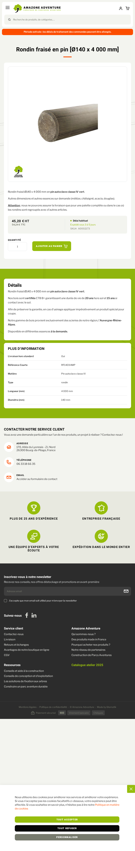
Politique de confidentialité (53, 707)
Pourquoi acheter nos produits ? (90, 644)
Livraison (10, 639)
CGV (7, 655)
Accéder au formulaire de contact (36, 479)
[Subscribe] (126, 591)
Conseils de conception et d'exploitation (28, 676)
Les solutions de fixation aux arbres (25, 681)
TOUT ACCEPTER (67, 819)
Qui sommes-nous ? (83, 634)
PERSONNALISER (67, 837)
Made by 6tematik (106, 707)
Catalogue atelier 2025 (87, 665)
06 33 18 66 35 (25, 463)
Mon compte (121, 8)
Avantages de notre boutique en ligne (26, 649)
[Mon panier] (128, 8)
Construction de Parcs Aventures (91, 655)
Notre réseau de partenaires (88, 649)
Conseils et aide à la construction (24, 670)
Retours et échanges (16, 644)
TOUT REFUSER (67, 828)
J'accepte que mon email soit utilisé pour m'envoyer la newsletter (43, 600)
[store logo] (37, 8)
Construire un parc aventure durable (26, 686)
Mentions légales (28, 707)
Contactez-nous (14, 634)
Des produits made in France (88, 639)
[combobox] (67, 20)
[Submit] (9, 19)
